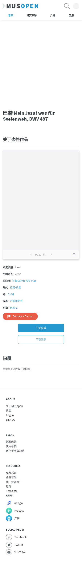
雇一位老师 (12, 482)
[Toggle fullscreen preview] (74, 255)
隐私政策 (11, 441)
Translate (12, 491)
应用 (71, 15)
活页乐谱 (32, 15)
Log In (10, 415)
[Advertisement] (41, 61)
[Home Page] (20, 6)
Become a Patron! (23, 316)
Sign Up (10, 419)
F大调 (11, 294)
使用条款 (11, 446)
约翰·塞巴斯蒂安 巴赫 (24, 280)
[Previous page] (31, 255)
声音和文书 (16, 301)
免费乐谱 (11, 472)
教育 (8, 486)
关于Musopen (14, 406)
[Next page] (51, 255)
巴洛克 (14, 307)
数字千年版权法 (15, 450)
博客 (8, 410)
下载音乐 (41, 339)
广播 (52, 15)
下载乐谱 (41, 328)
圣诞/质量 (15, 287)
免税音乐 (11, 477)
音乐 (10, 15)
